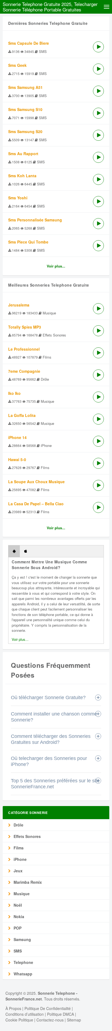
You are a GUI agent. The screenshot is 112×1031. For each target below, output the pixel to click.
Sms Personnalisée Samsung (35, 220)
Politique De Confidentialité (47, 1008)
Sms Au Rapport (23, 153)
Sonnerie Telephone (56, 993)
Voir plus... (56, 266)
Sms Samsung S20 (25, 131)
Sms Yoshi (17, 197)
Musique (21, 893)
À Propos (13, 1008)
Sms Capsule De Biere (28, 43)
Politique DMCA (60, 1014)
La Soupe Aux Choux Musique (36, 481)
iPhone (20, 859)
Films (18, 847)
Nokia (18, 916)
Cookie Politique (19, 1020)
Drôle (18, 825)
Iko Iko (14, 393)
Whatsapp (22, 973)
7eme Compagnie (24, 371)
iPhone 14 (17, 437)
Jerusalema (18, 305)
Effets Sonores (27, 836)
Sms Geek (17, 65)
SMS (17, 951)
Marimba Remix (27, 882)
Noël (17, 905)
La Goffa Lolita (22, 415)
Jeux (18, 870)
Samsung (22, 939)
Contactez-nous (50, 1020)
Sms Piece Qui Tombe (28, 242)
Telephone (23, 962)
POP (17, 928)
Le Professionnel (24, 349)
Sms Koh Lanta (22, 175)
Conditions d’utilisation (24, 1014)
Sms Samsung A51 (25, 87)
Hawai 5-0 (17, 459)
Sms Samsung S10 (25, 109)
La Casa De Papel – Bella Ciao (36, 503)
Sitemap (74, 1020)
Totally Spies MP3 (24, 327)
